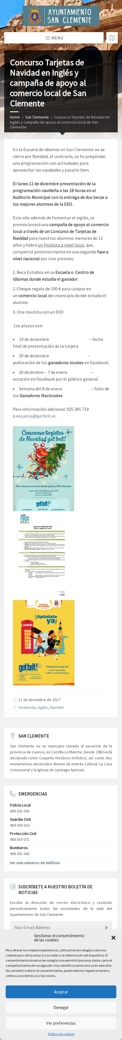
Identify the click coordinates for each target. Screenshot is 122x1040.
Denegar (61, 1007)
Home (15, 117)
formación (27, 707)
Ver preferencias (61, 1023)
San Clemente (37, 117)
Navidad (57, 707)
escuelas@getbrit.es (36, 416)
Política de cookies (61, 1034)
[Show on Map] (112, 37)
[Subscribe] (106, 928)
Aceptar (61, 992)
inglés (43, 707)
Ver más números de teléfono (35, 862)
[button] (113, 938)
